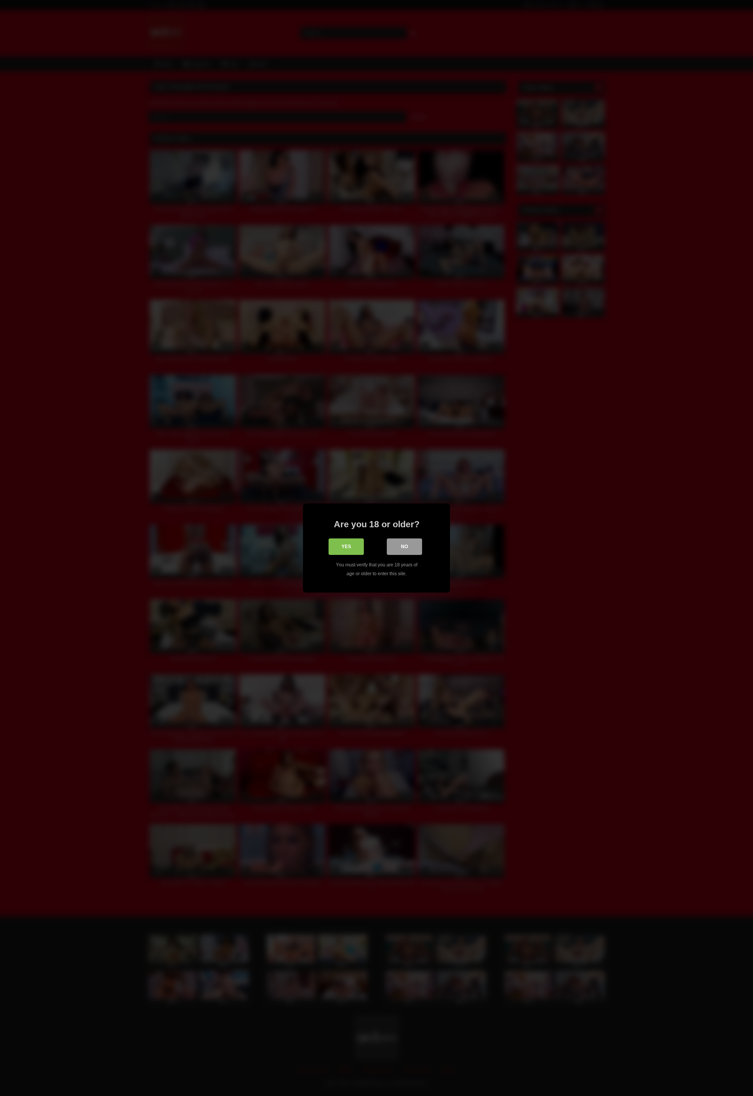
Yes (346, 546)
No (404, 546)
